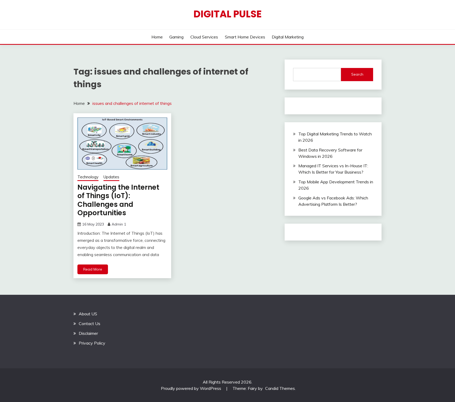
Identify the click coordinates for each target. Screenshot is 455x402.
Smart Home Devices (245, 37)
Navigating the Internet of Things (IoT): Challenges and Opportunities (118, 200)
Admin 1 (119, 224)
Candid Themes (280, 388)
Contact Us (89, 323)
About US (88, 313)
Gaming (176, 37)
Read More (92, 269)
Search (357, 74)
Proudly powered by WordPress (191, 388)
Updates (111, 176)
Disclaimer (88, 333)
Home (157, 37)
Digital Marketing (288, 37)
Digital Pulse (228, 14)
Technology (87, 176)
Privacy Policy (92, 343)
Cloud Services (204, 37)
